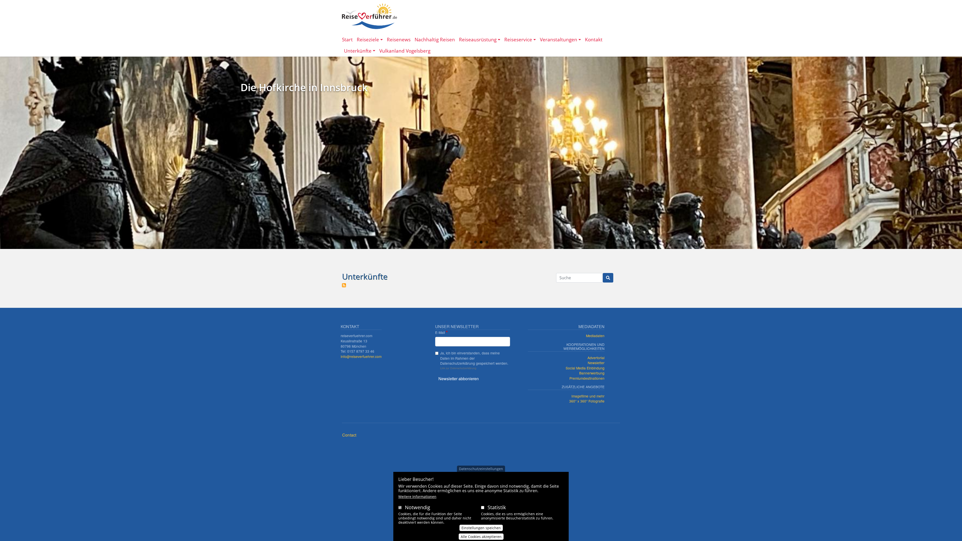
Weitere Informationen (417, 496)
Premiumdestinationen (587, 378)
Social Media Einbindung (585, 367)
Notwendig (417, 507)
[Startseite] (369, 16)
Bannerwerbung (592, 372)
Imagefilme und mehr (588, 395)
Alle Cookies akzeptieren (481, 536)
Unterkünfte (358, 50)
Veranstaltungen (558, 39)
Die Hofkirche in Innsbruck (304, 87)
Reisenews (399, 39)
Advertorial (596, 357)
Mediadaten (595, 335)
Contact (349, 435)
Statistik (497, 507)
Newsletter (596, 362)
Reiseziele (368, 39)
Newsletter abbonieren (458, 378)
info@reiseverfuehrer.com (361, 356)
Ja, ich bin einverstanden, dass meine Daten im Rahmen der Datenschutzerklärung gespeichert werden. (474, 358)
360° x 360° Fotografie (587, 400)
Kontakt (594, 39)
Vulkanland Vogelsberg (404, 50)
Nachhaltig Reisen (435, 39)
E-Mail (440, 332)
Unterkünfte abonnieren (344, 285)
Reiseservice (518, 39)
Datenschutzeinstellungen (481, 468)
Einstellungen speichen (481, 527)
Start (347, 39)
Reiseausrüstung (478, 39)
